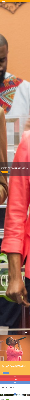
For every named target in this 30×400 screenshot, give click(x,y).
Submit (15, 382)
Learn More (4, 172)
